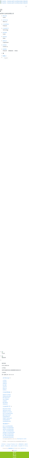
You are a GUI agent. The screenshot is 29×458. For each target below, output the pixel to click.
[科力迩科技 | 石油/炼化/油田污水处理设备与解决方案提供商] (14, 2)
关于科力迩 (5, 20)
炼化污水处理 (14, 446)
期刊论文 (3, 347)
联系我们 (5, 45)
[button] (16, 53)
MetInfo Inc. (23, 448)
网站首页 (5, 16)
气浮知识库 (7, 446)
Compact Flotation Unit (12, 444)
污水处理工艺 (6, 28)
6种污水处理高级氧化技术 (8, 337)
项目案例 (5, 32)
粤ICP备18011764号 (21, 438)
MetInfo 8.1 (11, 448)
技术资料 (3, 342)
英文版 (16, 50)
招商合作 (5, 40)
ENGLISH (5, 50)
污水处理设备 (6, 24)
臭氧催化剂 (10, 50)
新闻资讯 (5, 36)
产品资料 (3, 349)
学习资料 (3, 344)
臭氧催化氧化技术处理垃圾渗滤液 (9, 319)
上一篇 (3, 304)
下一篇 (25, 304)
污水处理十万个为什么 (23, 446)
